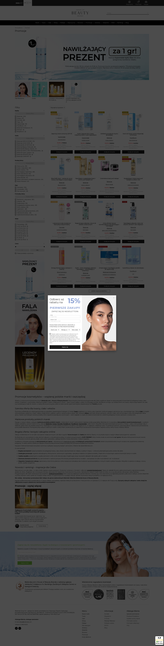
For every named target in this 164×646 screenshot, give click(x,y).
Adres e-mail (53, 319)
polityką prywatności (63, 341)
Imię (51, 315)
